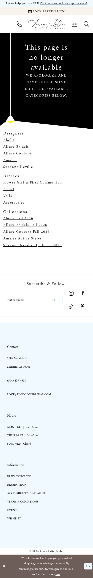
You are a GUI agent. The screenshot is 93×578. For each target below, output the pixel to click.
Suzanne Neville (18, 166)
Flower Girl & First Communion (32, 182)
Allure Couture (17, 153)
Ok (88, 566)
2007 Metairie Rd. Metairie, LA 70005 (18, 362)
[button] (7, 24)
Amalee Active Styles (22, 238)
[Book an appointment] (74, 24)
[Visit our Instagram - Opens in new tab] (71, 293)
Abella (9, 140)
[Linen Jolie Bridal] (46, 24)
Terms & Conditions (22, 501)
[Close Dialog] (4, 566)
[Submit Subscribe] (53, 300)
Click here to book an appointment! (63, 3)
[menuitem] (7, 24)
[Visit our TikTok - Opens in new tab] (71, 306)
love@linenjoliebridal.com (29, 394)
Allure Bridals (16, 146)
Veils (7, 195)
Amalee (10, 160)
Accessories (14, 202)
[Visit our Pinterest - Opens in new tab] (83, 306)
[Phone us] (19, 24)
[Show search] (86, 24)
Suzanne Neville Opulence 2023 (32, 245)
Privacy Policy (19, 476)
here (58, 574)
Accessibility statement (26, 493)
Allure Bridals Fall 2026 (25, 225)
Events (12, 510)
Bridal (8, 189)
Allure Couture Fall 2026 (26, 231)
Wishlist (14, 518)
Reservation (17, 485)
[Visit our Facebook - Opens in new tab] (83, 293)
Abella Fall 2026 (18, 218)
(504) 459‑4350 (16, 380)
